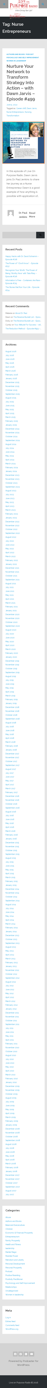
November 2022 (12, 525)
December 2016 (12, 796)
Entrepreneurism (12, 1237)
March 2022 (10, 556)
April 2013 (9, 955)
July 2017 (9, 773)
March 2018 (10, 742)
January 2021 (11, 611)
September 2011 (12, 1024)
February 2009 (11, 1121)
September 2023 (12, 487)
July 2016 (9, 815)
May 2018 (9, 734)
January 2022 (11, 564)
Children (9, 1229)
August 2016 (10, 812)
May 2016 (9, 823)
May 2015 (9, 870)
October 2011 (11, 1021)
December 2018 (12, 707)
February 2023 (11, 514)
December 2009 (12, 1086)
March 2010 (10, 1075)
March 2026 (10, 371)
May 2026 (9, 363)
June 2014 (9, 912)
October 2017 (11, 761)
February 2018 (11, 746)
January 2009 (11, 1125)
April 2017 (9, 785)
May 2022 (9, 549)
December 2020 (12, 614)
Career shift (21, 108)
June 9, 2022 (12, 105)
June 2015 (9, 866)
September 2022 (12, 533)
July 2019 (9, 680)
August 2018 (10, 723)
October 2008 (11, 1137)
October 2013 (11, 939)
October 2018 (11, 715)
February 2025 (11, 421)
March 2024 (10, 464)
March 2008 (10, 1164)
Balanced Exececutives (15, 1225)
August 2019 (10, 676)
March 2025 (10, 417)
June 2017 (9, 777)
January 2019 (11, 703)
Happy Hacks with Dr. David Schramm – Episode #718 (22, 257)
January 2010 (11, 1082)
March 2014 (10, 924)
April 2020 (9, 645)
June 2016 (9, 819)
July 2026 (9, 355)
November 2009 (12, 1090)
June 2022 (9, 545)
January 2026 (11, 378)
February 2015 (11, 881)
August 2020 (10, 630)
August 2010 (10, 1055)
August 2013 (10, 947)
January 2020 (11, 657)
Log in (8, 1317)
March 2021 (10, 603)
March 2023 (10, 510)
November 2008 (12, 1133)
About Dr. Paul (21, 313)
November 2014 (12, 893)
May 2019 (9, 688)
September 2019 (12, 672)
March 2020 (10, 649)
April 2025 (9, 413)
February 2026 (11, 375)
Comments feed (12, 1325)
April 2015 (9, 873)
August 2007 (10, 1191)
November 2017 (12, 757)
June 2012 (9, 989)
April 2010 (9, 1071)
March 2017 (10, 788)
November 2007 (12, 1179)
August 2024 (10, 444)
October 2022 (11, 529)
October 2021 (11, 576)
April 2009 (9, 1113)
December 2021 (12, 568)
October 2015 (11, 850)
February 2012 (11, 1005)
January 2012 (11, 1009)
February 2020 (11, 653)
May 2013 (9, 951)
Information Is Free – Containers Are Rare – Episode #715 (23, 282)
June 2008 (10, 1152)
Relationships (11, 1287)
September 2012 (12, 978)
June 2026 (9, 359)
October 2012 (11, 974)
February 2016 (11, 835)
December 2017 (12, 754)
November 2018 (12, 711)
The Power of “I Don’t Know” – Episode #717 (21, 265)
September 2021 (12, 580)
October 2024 (11, 436)
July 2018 (9, 727)
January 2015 (10, 885)
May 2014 (9, 916)
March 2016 (10, 831)
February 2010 (11, 1079)
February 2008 (11, 1167)
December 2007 (12, 1175)
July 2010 (9, 1059)
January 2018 (11, 750)
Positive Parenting (12, 1275)
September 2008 (12, 1140)
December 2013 (12, 935)
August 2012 (10, 982)
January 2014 (11, 931)
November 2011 (12, 1017)
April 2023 (9, 506)
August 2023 (10, 491)
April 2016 (9, 827)
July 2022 (9, 541)
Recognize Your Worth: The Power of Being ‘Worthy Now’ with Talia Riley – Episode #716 (21, 273)
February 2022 (11, 560)
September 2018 (12, 719)
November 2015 (12, 846)
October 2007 (11, 1183)
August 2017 (10, 769)
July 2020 (9, 634)
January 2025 (11, 425)
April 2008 (9, 1160)
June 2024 (9, 452)
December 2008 (12, 1129)
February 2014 (11, 928)
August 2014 (10, 904)
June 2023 (9, 498)
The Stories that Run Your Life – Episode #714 (22, 288)
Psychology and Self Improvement (23, 58)
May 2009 (9, 1109)
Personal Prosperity (13, 1268)
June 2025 (9, 406)
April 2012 (9, 997)
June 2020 (9, 638)
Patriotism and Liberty (14, 1260)
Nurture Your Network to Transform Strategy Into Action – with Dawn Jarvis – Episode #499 (21, 82)
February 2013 (11, 963)
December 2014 (12, 889)
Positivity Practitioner (14, 1279)
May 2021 (9, 595)
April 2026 (9, 367)
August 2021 (10, 584)
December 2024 (12, 429)
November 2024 (12, 433)
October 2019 (11, 669)
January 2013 (11, 966)
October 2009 (11, 1094)
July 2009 (9, 1102)
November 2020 (12, 618)
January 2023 (11, 518)
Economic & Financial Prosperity (19, 1233)
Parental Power (11, 1256)
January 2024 (11, 471)
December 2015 (12, 843)
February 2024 (11, 467)
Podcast (30, 54)
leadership (9, 1248)
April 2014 (9, 920)
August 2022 (10, 537)
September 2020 (12, 626)
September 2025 (12, 394)
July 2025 (9, 402)
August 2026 (10, 351)
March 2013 (10, 959)
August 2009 (10, 1098)
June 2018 (9, 730)
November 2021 (12, 572)
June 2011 (9, 1032)
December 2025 (12, 382)
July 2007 (9, 1194)
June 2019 (9, 684)
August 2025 (10, 398)
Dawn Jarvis (32, 108)
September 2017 (12, 765)
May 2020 (9, 642)
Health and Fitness (13, 1244)
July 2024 (9, 448)
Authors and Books (16, 54)
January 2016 (11, 839)
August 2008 (10, 1144)
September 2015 (12, 854)
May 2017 (9, 781)
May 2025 (9, 409)
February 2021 (11, 607)
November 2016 (12, 800)
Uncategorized (11, 1291)
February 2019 (11, 699)
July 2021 (9, 587)
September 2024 (12, 440)
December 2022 (12, 522)
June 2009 (9, 1106)
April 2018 (9, 738)
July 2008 (9, 1148)
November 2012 (12, 970)
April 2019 (9, 692)
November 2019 (12, 665)
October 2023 (11, 483)
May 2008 (9, 1156)
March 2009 (10, 1117)
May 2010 (9, 1067)
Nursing (28, 112)
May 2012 (9, 993)
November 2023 (12, 479)
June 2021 (9, 591)
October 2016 (11, 804)
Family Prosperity (12, 1241)
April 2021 (9, 599)
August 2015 (10, 858)
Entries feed (10, 1321)
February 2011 (11, 1044)
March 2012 (10, 1001)
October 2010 (11, 1051)
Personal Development (15, 1264)
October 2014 (11, 897)
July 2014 (9, 908)
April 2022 (9, 552)
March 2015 (10, 877)
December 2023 (12, 475)
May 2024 (9, 456)
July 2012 (9, 986)
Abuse (8, 1217)
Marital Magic (11, 1252)
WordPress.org (11, 1329)
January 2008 (11, 1171)
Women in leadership (16, 61)
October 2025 (11, 390)
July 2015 (9, 862)
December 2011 (12, 1013)
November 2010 (12, 1048)
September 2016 (12, 808)
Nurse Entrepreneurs (15, 112)
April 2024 (9, 460)
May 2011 (9, 1036)
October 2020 (11, 622)
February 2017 (11, 792)
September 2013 (12, 943)
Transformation (13, 116)
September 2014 (12, 901)
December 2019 (12, 661)
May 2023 (9, 502)
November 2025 (12, 386)
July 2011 (9, 1028)
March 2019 (10, 696)
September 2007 (12, 1187)
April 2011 (9, 1040)
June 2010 (9, 1063)
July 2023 (9, 494)
